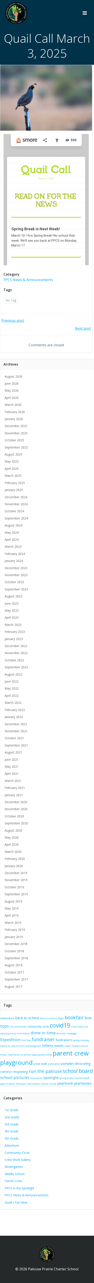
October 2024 (14, 511)
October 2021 (14, 738)
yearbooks (82, 1083)
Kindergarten (14, 1167)
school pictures (14, 1077)
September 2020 (16, 823)
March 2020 (13, 852)
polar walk (40, 1064)
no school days (28, 1054)
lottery (47, 1045)
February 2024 (15, 554)
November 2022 (16, 653)
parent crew (71, 1053)
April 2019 (12, 915)
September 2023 (16, 589)
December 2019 (16, 873)
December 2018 (16, 944)
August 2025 (13, 454)
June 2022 (12, 681)
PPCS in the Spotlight (19, 1188)
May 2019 (12, 908)
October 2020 (14, 816)
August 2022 (13, 674)
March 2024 (13, 546)
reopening (20, 1071)
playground (16, 1062)
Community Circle (17, 1153)
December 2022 (16, 646)
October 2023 (14, 582)
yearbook (65, 1083)
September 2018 (16, 958)
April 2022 (12, 695)
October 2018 (14, 951)
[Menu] (85, 13)
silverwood (36, 1078)
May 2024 (12, 532)
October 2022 (14, 660)
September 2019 (16, 894)
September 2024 (16, 518)
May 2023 (12, 610)
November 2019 (16, 880)
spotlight (51, 1077)
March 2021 (13, 781)
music (3, 1054)
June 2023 (12, 603)
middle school (79, 1045)
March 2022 (13, 702)
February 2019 (15, 929)
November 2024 (16, 504)
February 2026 (15, 412)
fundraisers (64, 1040)
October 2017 (14, 972)
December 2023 (16, 568)
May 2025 (12, 461)
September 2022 (16, 667)
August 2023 (13, 596)
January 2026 (14, 419)
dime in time (43, 1033)
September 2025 (16, 447)
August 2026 (13, 376)
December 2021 (16, 724)
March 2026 (13, 405)
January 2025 (14, 490)
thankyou (21, 1083)
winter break (49, 1083)
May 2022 (12, 688)
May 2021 (12, 766)
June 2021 (12, 759)
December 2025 (16, 426)
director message (67, 1033)
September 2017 (16, 979)
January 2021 (14, 795)
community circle (38, 1026)
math (67, 1045)
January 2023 (14, 639)
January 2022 (14, 717)
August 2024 (13, 525)
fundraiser (43, 1039)
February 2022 (15, 710)
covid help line (79, 1026)
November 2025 (16, 433)
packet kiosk (45, 1054)
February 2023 (15, 632)
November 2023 (16, 575)
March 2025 (13, 475)
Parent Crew (13, 1181)
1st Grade (11, 1110)
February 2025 (15, 483)
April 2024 (12, 539)
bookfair (74, 1017)
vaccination (34, 1083)
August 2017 (13, 986)
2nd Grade (12, 1117)
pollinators (54, 1063)
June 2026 (12, 383)
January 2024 (14, 561)
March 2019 (13, 922)
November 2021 (16, 731)
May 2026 (12, 390)
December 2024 (16, 497)
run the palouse (45, 1071)
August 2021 (13, 752)
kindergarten (33, 1045)
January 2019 (14, 937)
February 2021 (15, 788)
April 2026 (12, 398)
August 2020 (13, 830)
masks (59, 1045)
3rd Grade (12, 1124)
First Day (26, 1040)
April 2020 (12, 844)
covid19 (60, 1025)
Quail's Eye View (16, 1202)
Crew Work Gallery (18, 1160)
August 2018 (13, 965)
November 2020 (16, 809)
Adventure (12, 1145)
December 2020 (16, 802)
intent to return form (12, 1045)
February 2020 (15, 859)
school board (78, 1070)
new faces (13, 1054)
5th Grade (12, 1138)
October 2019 (14, 887)
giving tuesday (81, 1040)
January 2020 (14, 866)
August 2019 (13, 901)
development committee (15, 1033)
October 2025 (14, 440)
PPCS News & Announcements (28, 279)
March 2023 (13, 625)
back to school (27, 1017)
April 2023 (12, 617)
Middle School (14, 1174)
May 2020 (12, 837)
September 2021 (16, 745)
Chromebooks (18, 1026)
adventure (7, 1018)
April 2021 (12, 773)
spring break (66, 1078)
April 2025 (12, 468)
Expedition (10, 1039)
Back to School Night (52, 1018)
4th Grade (12, 1131)
